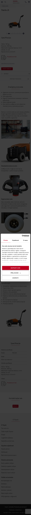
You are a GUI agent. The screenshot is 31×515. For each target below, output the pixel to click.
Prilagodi (15, 273)
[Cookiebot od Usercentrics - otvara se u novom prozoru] (22, 236)
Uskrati (15, 278)
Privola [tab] (6, 240)
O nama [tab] (25, 240)
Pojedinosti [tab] (15, 240)
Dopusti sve (15, 268)
